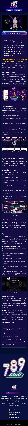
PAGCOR (4, 79)
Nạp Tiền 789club (15, 412)
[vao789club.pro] (14, 4)
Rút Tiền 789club (14, 414)
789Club (4, 63)
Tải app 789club (15, 417)
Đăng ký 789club (14, 410)
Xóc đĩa (13, 422)
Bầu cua (18, 422)
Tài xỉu (9, 422)
